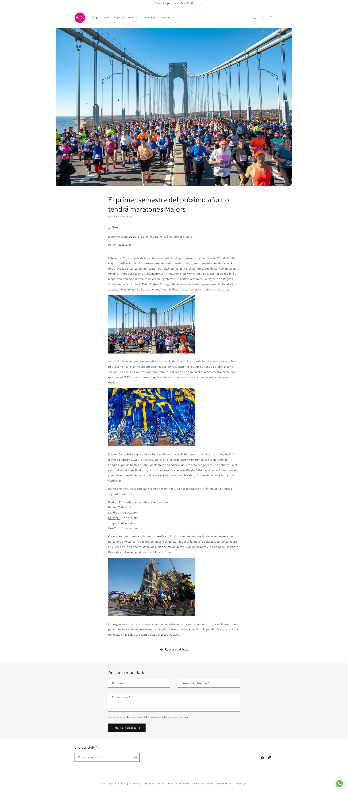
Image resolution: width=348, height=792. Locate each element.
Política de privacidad (178, 783)
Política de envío (225, 783)
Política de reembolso (154, 783)
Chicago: (114, 518)
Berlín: (112, 507)
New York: (114, 528)
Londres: (114, 512)
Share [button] (115, 227)
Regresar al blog (177, 649)
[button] (118, 17)
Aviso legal (241, 783)
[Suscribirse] (135, 757)
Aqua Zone (114, 783)
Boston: (113, 502)
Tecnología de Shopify (129, 783)
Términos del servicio (203, 783)
